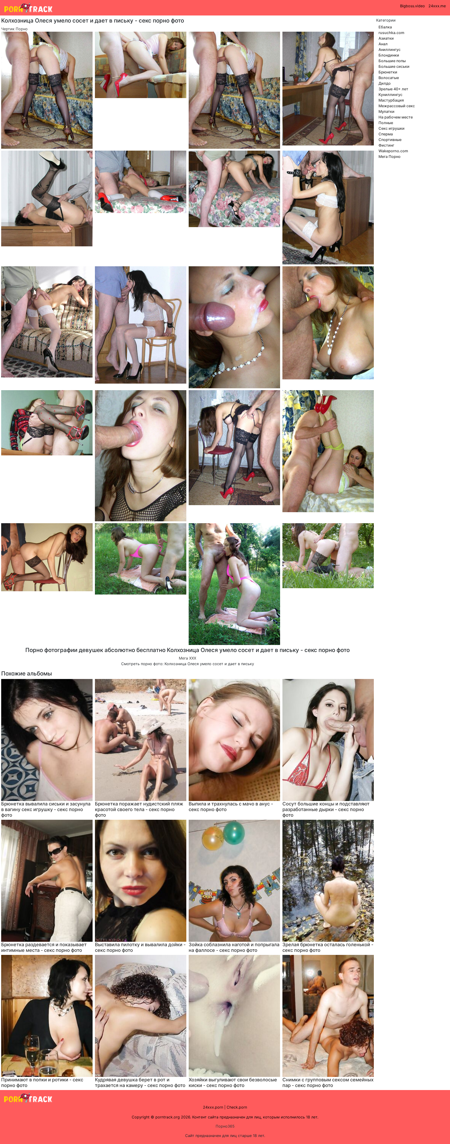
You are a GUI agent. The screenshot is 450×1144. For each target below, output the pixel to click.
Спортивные (390, 139)
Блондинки (389, 55)
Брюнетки (388, 72)
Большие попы (392, 60)
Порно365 (225, 1126)
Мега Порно (390, 156)
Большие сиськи (394, 66)
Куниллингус (390, 94)
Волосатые (389, 77)
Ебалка (385, 27)
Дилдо (385, 83)
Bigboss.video (412, 6)
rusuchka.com (391, 32)
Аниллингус (390, 49)
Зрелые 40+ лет (393, 89)
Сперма (386, 134)
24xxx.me (437, 6)
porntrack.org (167, 1117)
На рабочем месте (396, 117)
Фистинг (386, 145)
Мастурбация (391, 100)
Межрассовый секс (397, 105)
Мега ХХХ (187, 658)
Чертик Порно (14, 29)
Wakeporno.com (393, 151)
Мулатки (386, 111)
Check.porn (237, 1107)
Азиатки (386, 38)
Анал (383, 44)
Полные (386, 122)
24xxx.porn (213, 1107)
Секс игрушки (392, 128)
